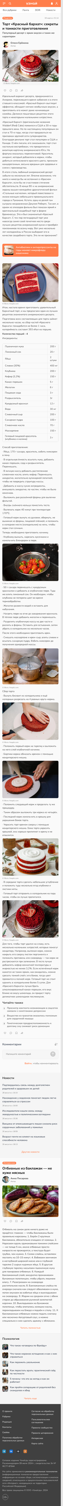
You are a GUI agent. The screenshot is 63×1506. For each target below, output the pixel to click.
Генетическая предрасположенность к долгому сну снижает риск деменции (29, 1025)
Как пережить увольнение (25, 1362)
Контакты (6, 1427)
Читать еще (30, 1398)
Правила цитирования (42, 1433)
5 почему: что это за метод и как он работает (29, 1380)
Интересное (37, 1438)
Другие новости (30, 1152)
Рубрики (6, 1416)
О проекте (7, 1411)
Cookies (6, 1432)
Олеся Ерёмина (19, 43)
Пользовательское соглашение (41, 1421)
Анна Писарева (19, 1178)
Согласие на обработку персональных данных (43, 1413)
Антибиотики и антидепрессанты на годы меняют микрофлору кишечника (36, 250)
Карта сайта (37, 1443)
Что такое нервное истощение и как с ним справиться (33, 1355)
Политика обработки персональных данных (13, 1439)
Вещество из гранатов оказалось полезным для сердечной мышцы (32, 1017)
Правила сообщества (42, 1427)
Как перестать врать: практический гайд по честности (33, 1372)
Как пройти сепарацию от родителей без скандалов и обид (33, 1389)
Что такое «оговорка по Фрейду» (28, 1345)
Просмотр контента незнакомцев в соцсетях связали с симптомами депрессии (32, 1009)
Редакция (7, 1421)
